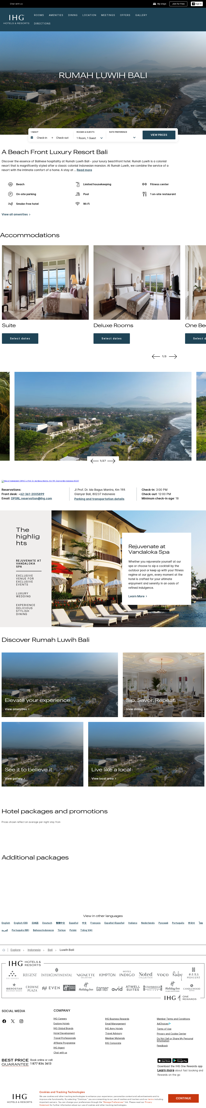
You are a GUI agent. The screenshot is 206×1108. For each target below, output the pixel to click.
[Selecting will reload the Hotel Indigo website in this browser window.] (127, 974)
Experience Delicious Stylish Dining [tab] (25, 609)
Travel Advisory (113, 1033)
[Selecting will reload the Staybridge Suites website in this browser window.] (152, 988)
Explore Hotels (62, 1023)
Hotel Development (64, 1033)
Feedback (162, 1045)
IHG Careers (60, 1018)
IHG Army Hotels (114, 1028)
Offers (125, 15)
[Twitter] (13, 1021)
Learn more (165, 1070)
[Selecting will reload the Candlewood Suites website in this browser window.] (191, 988)
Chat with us (60, 1052)
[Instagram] (21, 1021)
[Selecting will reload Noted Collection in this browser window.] (145, 974)
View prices (159, 134)
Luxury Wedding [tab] (23, 595)
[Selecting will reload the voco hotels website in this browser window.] (163, 974)
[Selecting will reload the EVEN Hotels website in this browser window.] (51, 988)
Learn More (136, 596)
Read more (84, 170)
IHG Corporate (113, 1043)
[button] (197, 4)
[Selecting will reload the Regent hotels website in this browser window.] (30, 974)
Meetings (108, 15)
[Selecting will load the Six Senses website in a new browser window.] (12, 974)
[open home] (5, 950)
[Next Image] (174, 356)
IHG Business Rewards (117, 1018)
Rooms (39, 15)
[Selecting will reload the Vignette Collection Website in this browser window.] (85, 974)
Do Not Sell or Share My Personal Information (175, 1039)
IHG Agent (59, 1047)
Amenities (56, 15)
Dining (73, 15)
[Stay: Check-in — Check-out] (50, 137)
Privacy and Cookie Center (171, 1033)
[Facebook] (4, 1021)
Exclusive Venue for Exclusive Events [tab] (25, 580)
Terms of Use (164, 1028)
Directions (42, 23)
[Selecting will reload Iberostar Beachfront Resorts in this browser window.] (14, 988)
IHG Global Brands (63, 1028)
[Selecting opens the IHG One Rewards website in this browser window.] (180, 998)
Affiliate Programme (64, 1042)
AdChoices (163, 1023)
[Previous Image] (155, 356)
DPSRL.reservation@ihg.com (31, 498)
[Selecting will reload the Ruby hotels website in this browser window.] (177, 974)
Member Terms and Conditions (173, 1018)
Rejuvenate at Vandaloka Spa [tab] (28, 563)
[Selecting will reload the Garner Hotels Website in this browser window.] (102, 988)
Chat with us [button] (16, 4)
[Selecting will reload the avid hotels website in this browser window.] (117, 988)
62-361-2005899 (32, 494)
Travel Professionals (65, 1038)
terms (151, 1099)
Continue (183, 1098)
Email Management (115, 1023)
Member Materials (115, 1038)
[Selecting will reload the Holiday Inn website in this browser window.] (86, 988)
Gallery (141, 15)
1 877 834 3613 (40, 1063)
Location (89, 15)
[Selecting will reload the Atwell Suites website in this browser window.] (133, 988)
